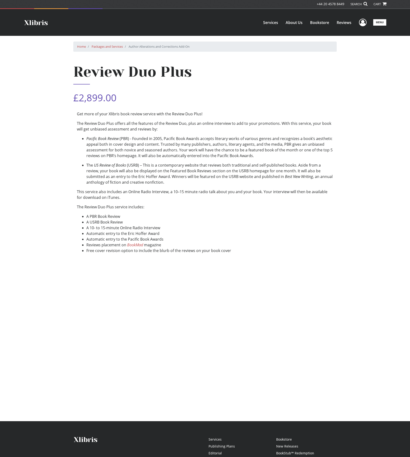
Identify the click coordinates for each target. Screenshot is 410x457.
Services (270, 22)
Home (81, 46)
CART (377, 4)
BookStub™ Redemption (295, 453)
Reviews (344, 22)
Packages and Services (107, 46)
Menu (380, 22)
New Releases (287, 446)
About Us (294, 22)
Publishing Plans (222, 446)
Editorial (215, 453)
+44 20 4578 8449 (330, 4)
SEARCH (356, 4)
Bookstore (319, 22)
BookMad (135, 244)
